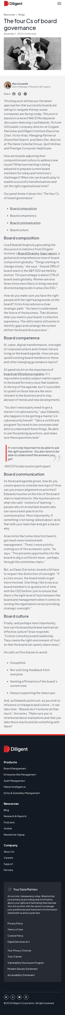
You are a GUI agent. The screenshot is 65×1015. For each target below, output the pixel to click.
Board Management (15, 768)
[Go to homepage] (16, 749)
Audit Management (14, 780)
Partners (8, 869)
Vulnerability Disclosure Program (26, 962)
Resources (9, 14)
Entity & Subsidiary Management (22, 792)
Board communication (25, 223)
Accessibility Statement (21, 974)
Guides (8, 828)
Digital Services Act (19, 941)
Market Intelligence (15, 786)
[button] (59, 3)
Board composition (23, 208)
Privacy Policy (15, 923)
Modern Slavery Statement (23, 968)
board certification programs (24, 374)
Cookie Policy (15, 935)
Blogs (21, 14)
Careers (8, 857)
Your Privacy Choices (19, 950)
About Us (9, 851)
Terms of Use (15, 929)
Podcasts (9, 822)
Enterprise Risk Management (20, 774)
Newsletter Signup (14, 834)
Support (8, 863)
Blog (6, 809)
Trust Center (15, 956)
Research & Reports (15, 816)
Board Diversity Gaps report (37, 253)
